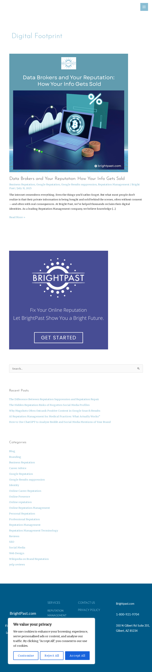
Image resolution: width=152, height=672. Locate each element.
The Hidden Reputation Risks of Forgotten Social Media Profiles (49, 404)
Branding (15, 456)
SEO (11, 541)
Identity (14, 485)
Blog (12, 451)
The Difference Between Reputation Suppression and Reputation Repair (54, 399)
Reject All (52, 655)
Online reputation (20, 502)
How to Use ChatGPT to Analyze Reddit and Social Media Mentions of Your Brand (60, 421)
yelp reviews (17, 564)
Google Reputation (48, 184)
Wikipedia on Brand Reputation (29, 558)
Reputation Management (113, 184)
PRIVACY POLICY (89, 610)
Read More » (17, 217)
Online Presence (19, 496)
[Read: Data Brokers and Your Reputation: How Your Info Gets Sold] (68, 112)
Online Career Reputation (25, 490)
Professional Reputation (24, 519)
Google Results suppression (79, 184)
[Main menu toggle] (144, 7)
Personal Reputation (22, 513)
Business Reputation (22, 184)
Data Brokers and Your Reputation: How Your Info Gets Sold (67, 178)
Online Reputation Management (29, 507)
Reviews (14, 536)
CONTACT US (86, 603)
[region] (51, 641)
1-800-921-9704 (127, 614)
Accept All (77, 655)
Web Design (16, 553)
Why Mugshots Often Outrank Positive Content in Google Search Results (54, 410)
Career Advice (17, 468)
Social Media (17, 547)
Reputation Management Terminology (33, 530)
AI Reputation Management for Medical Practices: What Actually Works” (54, 416)
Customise (26, 655)
